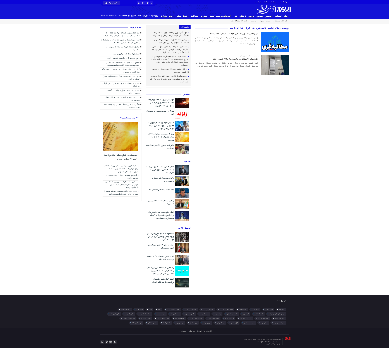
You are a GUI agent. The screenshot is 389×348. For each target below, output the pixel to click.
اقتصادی (278, 16)
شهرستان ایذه (279, 318)
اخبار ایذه (256, 309)
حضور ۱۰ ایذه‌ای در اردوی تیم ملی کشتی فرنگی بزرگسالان (120, 85)
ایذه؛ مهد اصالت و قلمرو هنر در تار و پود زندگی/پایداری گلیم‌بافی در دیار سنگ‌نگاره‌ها (160, 236)
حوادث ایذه (204, 314)
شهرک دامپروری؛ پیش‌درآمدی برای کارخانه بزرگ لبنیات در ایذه (120, 78)
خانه (286, 16)
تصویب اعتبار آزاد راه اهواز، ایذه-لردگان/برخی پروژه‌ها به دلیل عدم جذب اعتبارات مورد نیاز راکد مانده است (169, 79)
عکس (178, 16)
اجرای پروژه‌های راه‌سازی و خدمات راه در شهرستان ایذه (121, 177)
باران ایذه (139, 309)
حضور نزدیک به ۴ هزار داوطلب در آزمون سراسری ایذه (161, 246)
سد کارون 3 (175, 314)
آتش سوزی (269, 309)
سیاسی (259, 16)
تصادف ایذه (259, 314)
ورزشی (251, 16)
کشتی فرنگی (152, 322)
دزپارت (164, 16)
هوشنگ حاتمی (249, 322)
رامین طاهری (190, 314)
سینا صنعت (161, 314)
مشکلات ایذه (179, 318)
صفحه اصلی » (265, 21)
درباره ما (258, 1)
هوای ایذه (264, 322)
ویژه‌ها (185, 16)
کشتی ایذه (166, 322)
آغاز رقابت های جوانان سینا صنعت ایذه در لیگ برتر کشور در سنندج (120, 71)
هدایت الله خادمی (129, 318)
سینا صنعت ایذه (145, 314)
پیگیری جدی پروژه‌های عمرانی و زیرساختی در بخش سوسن (121, 106)
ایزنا (150, 309)
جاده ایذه (218, 314)
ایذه (159, 309)
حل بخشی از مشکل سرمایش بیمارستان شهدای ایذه (235, 59)
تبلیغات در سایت (270, 1)
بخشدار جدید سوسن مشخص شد (161, 189)
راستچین (269, 344)
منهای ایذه (185, 27)
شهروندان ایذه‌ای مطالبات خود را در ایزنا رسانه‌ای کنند (234, 34)
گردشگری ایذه (137, 322)
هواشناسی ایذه (279, 322)
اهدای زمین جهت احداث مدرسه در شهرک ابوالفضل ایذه (160, 258)
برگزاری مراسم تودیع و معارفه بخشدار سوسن (163, 179)
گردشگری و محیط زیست (220, 16)
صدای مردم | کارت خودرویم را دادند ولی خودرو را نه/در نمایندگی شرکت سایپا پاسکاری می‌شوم (121, 185)
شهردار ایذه (129, 314)
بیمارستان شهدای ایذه (276, 314)
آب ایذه (281, 309)
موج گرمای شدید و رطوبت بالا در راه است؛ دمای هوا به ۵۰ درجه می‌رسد (161, 137)
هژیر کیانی (234, 322)
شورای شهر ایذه (263, 318)
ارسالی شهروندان (128, 118)
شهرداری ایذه (114, 314)
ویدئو (171, 16)
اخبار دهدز (242, 309)
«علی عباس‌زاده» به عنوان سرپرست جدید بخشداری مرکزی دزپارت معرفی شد (160, 169)
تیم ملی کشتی (232, 314)
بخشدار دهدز (125, 309)
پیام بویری (180, 322)
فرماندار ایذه (229, 318)
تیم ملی (246, 314)
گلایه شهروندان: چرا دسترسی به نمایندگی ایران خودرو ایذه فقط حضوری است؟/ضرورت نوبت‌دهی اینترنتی (121, 169)
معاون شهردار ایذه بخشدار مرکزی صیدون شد (161, 202)
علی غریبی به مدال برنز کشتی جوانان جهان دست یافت (122, 99)
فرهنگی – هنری (239, 16)
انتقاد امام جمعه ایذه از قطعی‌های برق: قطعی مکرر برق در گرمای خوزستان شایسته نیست (161, 215)
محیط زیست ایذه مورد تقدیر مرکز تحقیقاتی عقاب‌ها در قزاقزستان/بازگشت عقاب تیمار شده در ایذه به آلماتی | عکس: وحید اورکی (169, 49)
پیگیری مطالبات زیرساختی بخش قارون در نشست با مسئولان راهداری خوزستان (171, 41)
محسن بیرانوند (214, 318)
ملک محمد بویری (163, 318)
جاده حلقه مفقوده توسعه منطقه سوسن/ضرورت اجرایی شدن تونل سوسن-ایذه (121, 193)
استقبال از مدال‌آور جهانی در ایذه (126, 54)
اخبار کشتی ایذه (191, 309)
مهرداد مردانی (146, 318)
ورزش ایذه (206, 322)
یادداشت (194, 16)
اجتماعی (268, 16)
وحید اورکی (220, 322)
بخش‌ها (204, 16)
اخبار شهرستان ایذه (226, 309)
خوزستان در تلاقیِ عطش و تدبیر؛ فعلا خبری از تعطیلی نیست (120, 157)
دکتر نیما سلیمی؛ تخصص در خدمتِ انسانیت (160, 147)
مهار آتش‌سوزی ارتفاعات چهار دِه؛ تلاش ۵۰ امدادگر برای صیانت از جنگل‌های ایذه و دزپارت (170, 34)
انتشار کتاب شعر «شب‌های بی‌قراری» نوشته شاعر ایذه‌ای (163, 281)
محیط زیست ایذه (196, 318)
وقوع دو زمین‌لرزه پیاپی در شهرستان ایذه (160, 113)
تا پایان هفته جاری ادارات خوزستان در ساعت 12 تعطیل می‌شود (170, 71)
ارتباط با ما (283, 1)
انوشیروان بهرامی (173, 309)
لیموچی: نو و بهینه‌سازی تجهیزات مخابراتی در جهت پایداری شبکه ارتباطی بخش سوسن (161, 125)
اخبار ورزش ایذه (208, 309)
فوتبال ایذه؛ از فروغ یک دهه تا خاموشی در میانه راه (122, 49)
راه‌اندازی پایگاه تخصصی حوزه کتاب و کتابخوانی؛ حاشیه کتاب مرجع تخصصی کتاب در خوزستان (160, 271)
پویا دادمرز (193, 322)
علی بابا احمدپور (245, 318)
